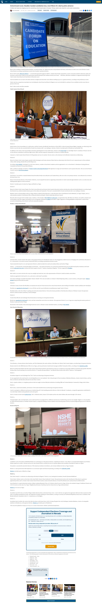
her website (19, 164)
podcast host (28, 394)
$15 (39, 535)
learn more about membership (55, 542)
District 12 (35, 503)
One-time (46, 530)
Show (51, 600)
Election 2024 (46, 10)
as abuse (49, 199)
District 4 (12, 487)
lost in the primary (23, 170)
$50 (40, 539)
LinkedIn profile (83, 366)
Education (40, 10)
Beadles (70, 268)
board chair (63, 151)
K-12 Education (53, 10)
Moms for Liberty (24, 74)
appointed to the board (22, 288)
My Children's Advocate (51, 198)
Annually (56, 530)
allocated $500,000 (19, 268)
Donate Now (51, 546)
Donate (98, 1)
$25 (62, 535)
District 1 (12, 471)
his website (66, 304)
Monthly (51, 530)
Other (62, 539)
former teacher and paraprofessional (38, 169)
